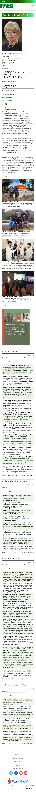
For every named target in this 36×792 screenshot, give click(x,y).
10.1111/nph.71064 (8, 667)
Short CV (11, 62)
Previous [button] (26, 475)
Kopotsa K (8, 654)
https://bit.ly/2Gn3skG (16, 710)
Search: (11, 362)
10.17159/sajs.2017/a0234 (10, 508)
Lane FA (14, 654)
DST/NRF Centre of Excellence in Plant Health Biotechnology (17, 73)
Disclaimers (18, 761)
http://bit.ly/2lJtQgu (25, 728)
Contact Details (18, 758)
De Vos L (12, 604)
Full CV (11, 64)
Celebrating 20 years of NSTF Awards (12, 296)
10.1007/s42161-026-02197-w (21, 609)
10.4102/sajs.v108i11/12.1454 (25, 526)
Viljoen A (5, 627)
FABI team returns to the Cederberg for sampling (16, 232)
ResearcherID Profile (10, 85)
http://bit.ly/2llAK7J (13, 741)
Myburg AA (14, 447)
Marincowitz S (21, 572)
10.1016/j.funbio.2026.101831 (22, 581)
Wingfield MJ (21, 365)
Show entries (15, 358)
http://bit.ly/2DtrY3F (22, 716)
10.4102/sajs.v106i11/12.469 (10, 550)
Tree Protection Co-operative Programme (16, 78)
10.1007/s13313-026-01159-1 (20, 601)
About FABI (18, 755)
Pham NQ (5, 572)
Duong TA (21, 594)
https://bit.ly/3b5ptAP (9, 704)
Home (3, 1)
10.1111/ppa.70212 (15, 592)
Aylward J (5, 583)
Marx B (5, 611)
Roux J (13, 387)
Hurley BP (20, 424)
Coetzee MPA (14, 619)
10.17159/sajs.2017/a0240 (10, 500)
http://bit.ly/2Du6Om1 (25, 734)
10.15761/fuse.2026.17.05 (10, 644)
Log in (32, 1)
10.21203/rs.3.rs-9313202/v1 (25, 624)
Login (18, 765)
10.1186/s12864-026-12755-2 (25, 633)
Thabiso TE (19, 604)
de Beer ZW (17, 370)
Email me (4, 65)
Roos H (20, 376)
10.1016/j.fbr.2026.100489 (21, 616)
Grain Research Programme (12, 76)
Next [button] (31, 475)
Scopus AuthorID (9, 87)
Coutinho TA (27, 424)
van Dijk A (10, 611)
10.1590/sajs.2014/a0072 (9, 514)
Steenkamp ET (27, 604)
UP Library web (18, 768)
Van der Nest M (7, 400)
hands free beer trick (10, 109)
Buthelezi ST (6, 650)
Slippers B (27, 387)
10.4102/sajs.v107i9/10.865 (18, 544)
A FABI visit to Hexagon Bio (10, 201)
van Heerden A (7, 594)
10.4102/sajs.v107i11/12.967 (24, 534)
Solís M (10, 657)
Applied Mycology (9, 71)
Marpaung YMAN (22, 636)
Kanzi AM (18, 627)
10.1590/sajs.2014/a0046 (9, 520)
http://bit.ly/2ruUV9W (23, 722)
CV (5, 107)
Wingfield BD (13, 365)
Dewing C (13, 652)
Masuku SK (6, 604)
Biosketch (12, 60)
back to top (29, 788)
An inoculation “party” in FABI (10, 262)
